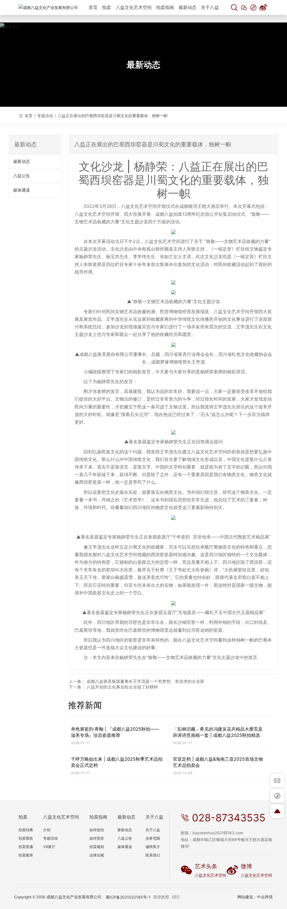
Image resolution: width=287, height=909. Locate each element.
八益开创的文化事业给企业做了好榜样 (122, 687)
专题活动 (45, 115)
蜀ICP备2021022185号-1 (128, 897)
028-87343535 (228, 818)
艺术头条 (206, 866)
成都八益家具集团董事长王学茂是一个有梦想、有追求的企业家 (145, 681)
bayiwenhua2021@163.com (218, 832)
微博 (246, 866)
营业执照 (161, 896)
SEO (176, 896)
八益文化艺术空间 (210, 875)
